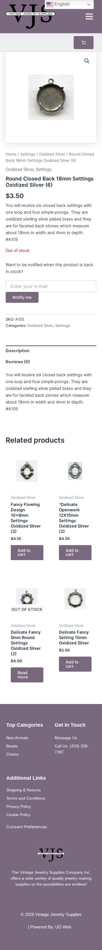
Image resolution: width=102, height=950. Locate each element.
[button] (87, 61)
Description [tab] (17, 350)
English (61, 4)
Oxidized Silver (52, 154)
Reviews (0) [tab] (18, 361)
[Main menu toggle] (89, 16)
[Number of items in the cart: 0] (84, 42)
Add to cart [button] (24, 552)
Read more (23, 675)
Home (11, 154)
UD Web (63, 927)
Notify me (22, 297)
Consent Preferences (26, 826)
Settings (27, 154)
